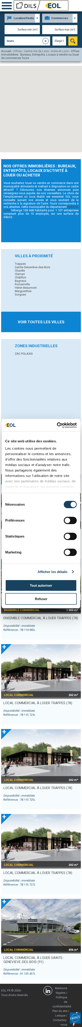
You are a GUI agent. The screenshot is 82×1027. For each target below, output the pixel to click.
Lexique (60, 1015)
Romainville (22, 284)
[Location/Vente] (22, 18)
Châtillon (20, 277)
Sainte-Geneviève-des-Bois (32, 267)
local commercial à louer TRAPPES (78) (37, 703)
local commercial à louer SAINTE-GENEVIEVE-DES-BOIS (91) (33, 960)
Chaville (20, 270)
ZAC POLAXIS (24, 353)
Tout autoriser (41, 585)
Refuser (41, 599)
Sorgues (20, 294)
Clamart (20, 274)
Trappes (20, 263)
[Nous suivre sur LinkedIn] (47, 991)
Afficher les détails (53, 572)
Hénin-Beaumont (26, 287)
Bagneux (20, 281)
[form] (72, 41)
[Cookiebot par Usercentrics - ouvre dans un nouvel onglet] (58, 425)
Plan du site (59, 1011)
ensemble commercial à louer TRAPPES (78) (40, 618)
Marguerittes (23, 291)
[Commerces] (59, 18)
